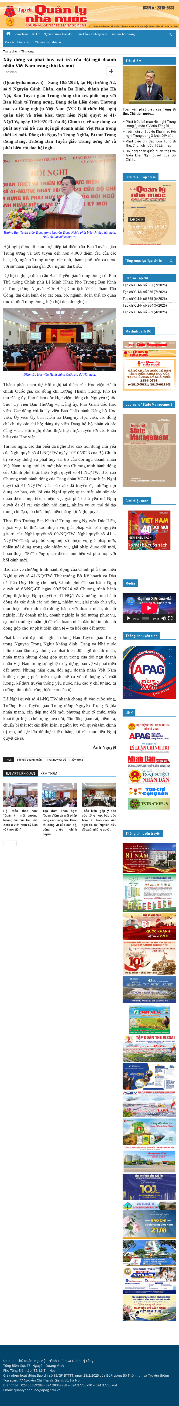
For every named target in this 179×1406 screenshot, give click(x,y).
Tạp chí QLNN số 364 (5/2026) (145, 305)
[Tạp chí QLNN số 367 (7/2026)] (149, 213)
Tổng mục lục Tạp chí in (143, 260)
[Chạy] (128, 618)
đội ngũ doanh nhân (29, 759)
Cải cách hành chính (18, 42)
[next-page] (14, 843)
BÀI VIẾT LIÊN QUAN (20, 774)
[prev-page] (6, 843)
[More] (111, 71)
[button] (170, 33)
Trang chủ (10, 51)
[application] (149, 608)
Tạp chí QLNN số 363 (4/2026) (145, 312)
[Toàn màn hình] (170, 618)
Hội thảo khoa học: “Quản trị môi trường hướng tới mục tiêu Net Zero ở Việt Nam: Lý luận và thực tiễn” (20, 820)
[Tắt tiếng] (163, 618)
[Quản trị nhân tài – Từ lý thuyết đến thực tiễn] (149, 537)
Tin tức (35, 34)
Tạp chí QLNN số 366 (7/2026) (145, 292)
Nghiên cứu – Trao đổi (58, 34)
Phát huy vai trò (56, 759)
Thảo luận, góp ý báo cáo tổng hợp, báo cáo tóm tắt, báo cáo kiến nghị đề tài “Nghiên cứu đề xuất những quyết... (99, 820)
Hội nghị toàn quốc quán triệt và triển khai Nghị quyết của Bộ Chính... (151, 155)
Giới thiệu (21, 34)
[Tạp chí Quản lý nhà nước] (89, 15)
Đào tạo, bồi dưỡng (123, 34)
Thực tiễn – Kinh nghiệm (91, 34)
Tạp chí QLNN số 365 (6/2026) (145, 299)
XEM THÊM (49, 774)
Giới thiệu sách (136, 501)
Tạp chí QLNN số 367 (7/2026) (145, 285)
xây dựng (77, 759)
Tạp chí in (136, 219)
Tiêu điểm (133, 61)
